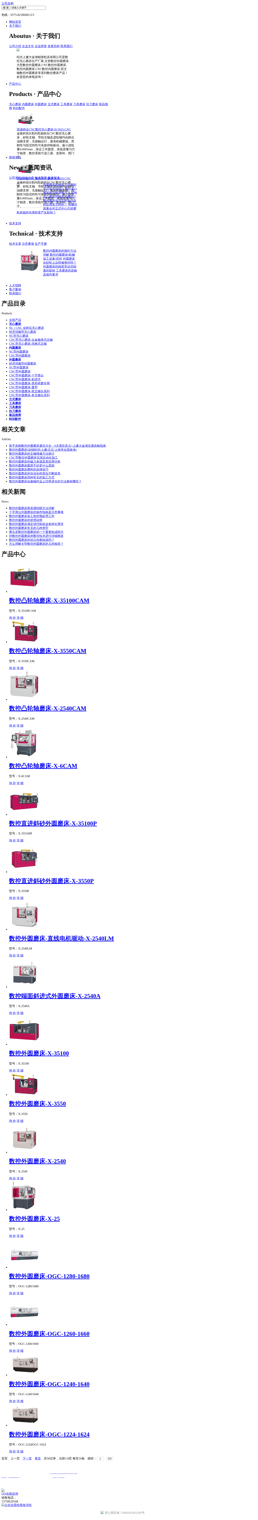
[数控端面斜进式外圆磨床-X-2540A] (24, 986)
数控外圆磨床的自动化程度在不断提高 (34, 473)
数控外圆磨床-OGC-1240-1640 (49, 1384)
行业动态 (28, 177)
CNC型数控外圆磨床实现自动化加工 (33, 457)
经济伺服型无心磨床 (22, 331)
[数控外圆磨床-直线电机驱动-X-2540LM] (24, 929)
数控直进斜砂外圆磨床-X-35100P (53, 823)
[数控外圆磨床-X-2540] (24, 1152)
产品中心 (15, 83)
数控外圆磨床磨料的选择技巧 (28, 469)
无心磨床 (15, 104)
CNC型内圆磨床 (20, 355)
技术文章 (15, 243)
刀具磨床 (79, 104)
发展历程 (54, 46)
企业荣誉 (41, 46)
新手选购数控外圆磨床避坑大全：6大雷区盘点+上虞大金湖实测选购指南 (57, 445)
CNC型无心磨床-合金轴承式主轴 (31, 339)
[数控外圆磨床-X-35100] (24, 1044)
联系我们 (66, 46)
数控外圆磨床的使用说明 (25, 520)
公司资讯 (15, 177)
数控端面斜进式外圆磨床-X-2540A (54, 996)
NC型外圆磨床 (19, 367)
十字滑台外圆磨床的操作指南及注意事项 (36, 512)
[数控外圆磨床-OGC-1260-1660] (24, 1324)
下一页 (27, 1458)
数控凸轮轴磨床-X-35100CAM (49, 600)
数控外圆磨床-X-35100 (39, 1053)
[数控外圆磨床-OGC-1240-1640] (25, 1374)
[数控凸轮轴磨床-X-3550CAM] (25, 641)
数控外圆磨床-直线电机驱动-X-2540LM (61, 938)
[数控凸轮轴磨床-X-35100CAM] (24, 591)
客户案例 (15, 289)
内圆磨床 (28, 104)
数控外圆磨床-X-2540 (37, 1161)
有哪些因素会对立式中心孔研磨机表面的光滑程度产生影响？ (47, 208)
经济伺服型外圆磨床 (22, 363)
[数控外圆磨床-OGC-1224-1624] (25, 1425)
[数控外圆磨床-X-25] (24, 1209)
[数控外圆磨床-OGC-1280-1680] (24, 1267)
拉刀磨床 (92, 104)
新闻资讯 (15, 157)
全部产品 (15, 320)
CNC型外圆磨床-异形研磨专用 (29, 383)
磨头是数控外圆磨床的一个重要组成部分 (36, 532)
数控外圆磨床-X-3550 (37, 1103)
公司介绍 (15, 46)
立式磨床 (54, 104)
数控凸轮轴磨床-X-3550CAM (47, 650)
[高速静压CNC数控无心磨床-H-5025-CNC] (26, 126)
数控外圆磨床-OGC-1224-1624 (49, 1434)
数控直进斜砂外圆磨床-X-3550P (51, 880)
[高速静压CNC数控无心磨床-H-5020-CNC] (26, 175)
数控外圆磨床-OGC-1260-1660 (49, 1333)
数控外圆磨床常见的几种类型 (28, 528)
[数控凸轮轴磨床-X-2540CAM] (24, 699)
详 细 (20, 617)
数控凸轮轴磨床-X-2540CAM (47, 708)
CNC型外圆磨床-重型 (23, 387)
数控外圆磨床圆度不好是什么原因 (31, 465)
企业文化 (28, 46)
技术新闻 (41, 177)
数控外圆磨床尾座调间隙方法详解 (31, 508)
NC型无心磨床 (19, 335)
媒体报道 (54, 177)
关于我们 (15, 25)
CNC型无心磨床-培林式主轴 (28, 343)
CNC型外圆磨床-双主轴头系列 (29, 391)
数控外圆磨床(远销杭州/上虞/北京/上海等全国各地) (43, 449)
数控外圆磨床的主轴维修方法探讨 (31, 453)
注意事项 (28, 243)
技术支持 (15, 223)
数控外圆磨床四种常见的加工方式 (31, 477)
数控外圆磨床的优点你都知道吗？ (31, 539)
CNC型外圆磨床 (20, 371)
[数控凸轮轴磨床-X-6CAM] (24, 756)
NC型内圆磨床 (19, 351)
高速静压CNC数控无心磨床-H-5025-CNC (44, 129)
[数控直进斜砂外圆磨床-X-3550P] (24, 871)
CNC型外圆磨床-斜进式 (25, 379)
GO (110, 1458)
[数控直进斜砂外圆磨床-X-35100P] (24, 814)
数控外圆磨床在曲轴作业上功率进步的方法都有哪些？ (45, 481)
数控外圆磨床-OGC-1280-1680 (49, 1276)
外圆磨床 (41, 104)
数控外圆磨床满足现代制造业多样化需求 (36, 524)
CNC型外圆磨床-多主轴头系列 (29, 395)
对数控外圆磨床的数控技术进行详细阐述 (36, 535)
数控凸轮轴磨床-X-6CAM (43, 765)
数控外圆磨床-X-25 (34, 1218)
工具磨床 (66, 104)
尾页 (38, 1458)
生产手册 (41, 243)
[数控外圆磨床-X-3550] (25, 1094)
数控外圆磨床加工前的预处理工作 (31, 516)
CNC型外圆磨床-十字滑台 (26, 375)
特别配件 (19, 108)
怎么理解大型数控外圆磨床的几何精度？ (36, 543)
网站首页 (15, 21)
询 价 (12, 617)
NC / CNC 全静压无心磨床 (26, 327)
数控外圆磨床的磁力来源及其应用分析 (34, 461)
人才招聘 (15, 285)
